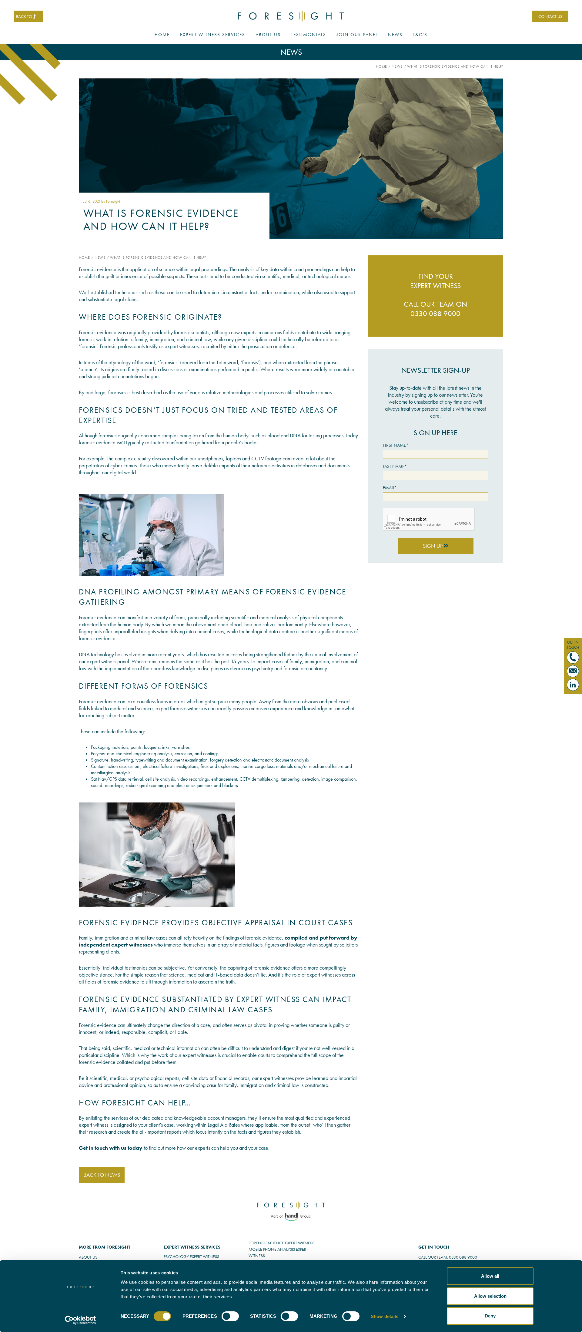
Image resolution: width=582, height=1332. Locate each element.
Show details (384, 1316)
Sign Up (433, 545)
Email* (390, 488)
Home (162, 35)
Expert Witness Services (212, 35)
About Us (268, 35)
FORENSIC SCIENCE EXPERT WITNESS (281, 1243)
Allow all (490, 1276)
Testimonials (308, 35)
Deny (490, 1315)
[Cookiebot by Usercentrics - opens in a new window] (80, 1320)
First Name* (396, 445)
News (395, 35)
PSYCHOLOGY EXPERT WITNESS (191, 1256)
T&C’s (420, 35)
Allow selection (490, 1296)
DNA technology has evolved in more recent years (131, 654)
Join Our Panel (357, 35)
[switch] (230, 1316)
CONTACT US (550, 16)
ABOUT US (88, 1257)
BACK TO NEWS (101, 1174)
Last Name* (395, 466)
